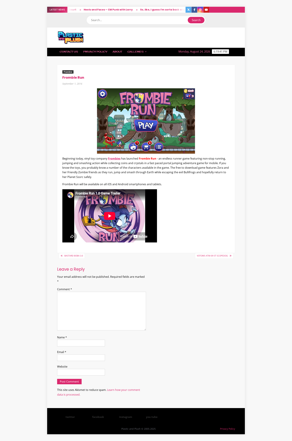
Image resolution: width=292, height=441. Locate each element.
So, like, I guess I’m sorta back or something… (162, 9)
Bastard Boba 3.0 (73, 255)
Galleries (135, 51)
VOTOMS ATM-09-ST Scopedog (212, 255)
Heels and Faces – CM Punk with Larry (100, 9)
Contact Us (69, 51)
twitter (70, 417)
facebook (98, 417)
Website (62, 366)
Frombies (114, 158)
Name (62, 337)
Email (61, 352)
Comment (64, 289)
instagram (125, 417)
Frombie (68, 71)
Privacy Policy (95, 51)
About (117, 51)
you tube (151, 417)
